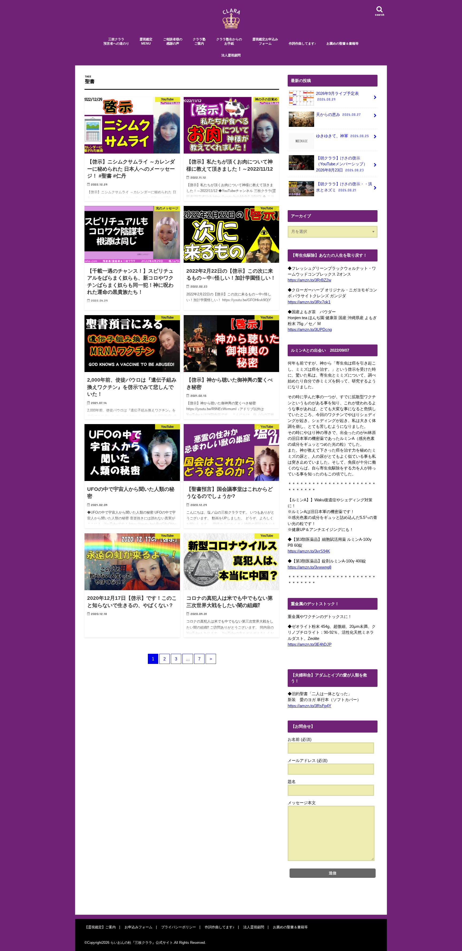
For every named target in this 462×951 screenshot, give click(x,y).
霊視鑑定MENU (146, 41)
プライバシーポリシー (178, 927)
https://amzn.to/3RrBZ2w (309, 280)
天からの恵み (338, 114)
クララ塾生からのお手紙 (229, 41)
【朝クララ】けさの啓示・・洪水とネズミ (344, 187)
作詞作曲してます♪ (302, 43)
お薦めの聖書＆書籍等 (342, 43)
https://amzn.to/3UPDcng (310, 329)
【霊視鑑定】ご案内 (100, 927)
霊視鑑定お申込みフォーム (265, 41)
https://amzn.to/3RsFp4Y (309, 706)
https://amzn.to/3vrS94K (309, 551)
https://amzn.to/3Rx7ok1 (309, 302)
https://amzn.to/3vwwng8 (309, 567)
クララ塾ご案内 (199, 41)
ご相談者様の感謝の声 (172, 41)
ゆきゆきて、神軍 (342, 136)
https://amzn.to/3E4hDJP (310, 644)
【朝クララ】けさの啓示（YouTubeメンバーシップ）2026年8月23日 (341, 164)
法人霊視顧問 (231, 55)
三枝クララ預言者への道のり (116, 41)
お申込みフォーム (138, 927)
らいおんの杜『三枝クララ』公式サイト (141, 943)
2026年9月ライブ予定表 (337, 96)
